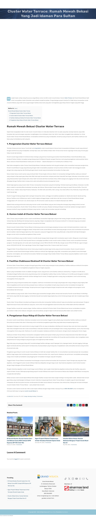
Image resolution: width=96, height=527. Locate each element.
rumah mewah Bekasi (30, 391)
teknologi (30, 396)
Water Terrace (68, 98)
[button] (6, 515)
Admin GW (10, 396)
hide (16, 108)
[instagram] (73, 479)
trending (34, 396)
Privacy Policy (52, 512)
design (25, 396)
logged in (16, 459)
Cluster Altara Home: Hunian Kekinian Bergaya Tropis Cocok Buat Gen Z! (75, 441)
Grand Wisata (65, 512)
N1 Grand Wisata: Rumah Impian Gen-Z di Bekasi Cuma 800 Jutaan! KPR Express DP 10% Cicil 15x (20, 441)
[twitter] (69, 479)
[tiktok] (65, 479)
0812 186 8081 (69, 388)
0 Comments (40, 396)
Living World (37, 148)
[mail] (83, 479)
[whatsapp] (80, 479)
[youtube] (76, 479)
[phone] (87, 479)
